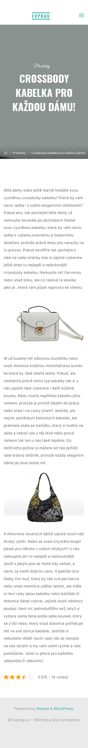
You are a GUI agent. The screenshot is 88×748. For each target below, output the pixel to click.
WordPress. (64, 708)
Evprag (41, 16)
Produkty (42, 66)
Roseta (42, 708)
